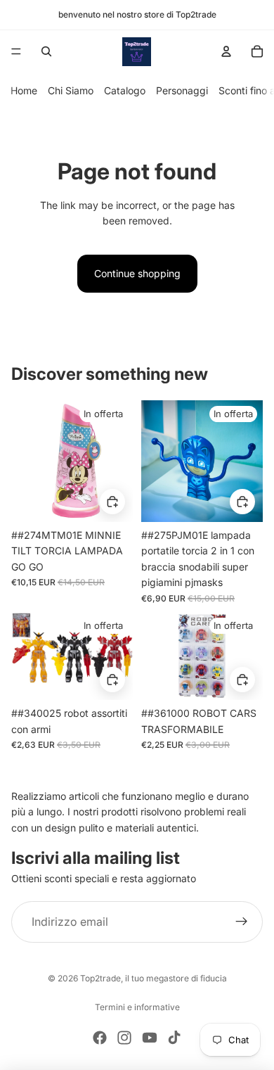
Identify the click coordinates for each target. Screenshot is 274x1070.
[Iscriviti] (241, 922)
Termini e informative (137, 1007)
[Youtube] (149, 1037)
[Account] (226, 51)
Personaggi (182, 90)
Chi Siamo (70, 90)
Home (24, 90)
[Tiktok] (174, 1037)
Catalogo (124, 90)
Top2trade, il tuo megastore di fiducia (153, 978)
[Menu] (16, 51)
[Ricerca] (46, 51)
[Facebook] (99, 1037)
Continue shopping (137, 273)
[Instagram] (124, 1037)
